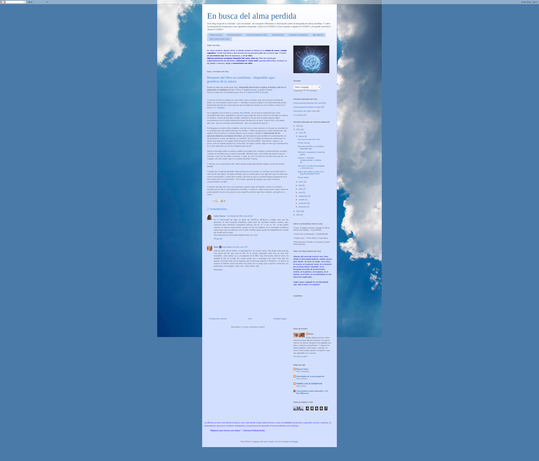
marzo (301, 182)
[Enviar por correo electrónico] (213, 201)
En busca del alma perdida (251, 16)
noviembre (303, 203)
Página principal (216, 35)
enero (301, 133)
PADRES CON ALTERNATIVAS (309, 384)
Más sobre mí (318, 35)
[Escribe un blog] (216, 201)
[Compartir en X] (219, 201)
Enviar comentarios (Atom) (254, 327)
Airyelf (271, 441)
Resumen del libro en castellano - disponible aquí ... (311, 147)
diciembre (303, 207)
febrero (302, 136)
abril (300, 185)
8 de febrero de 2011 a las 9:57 (235, 247)
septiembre (303, 196)
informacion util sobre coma (304, 111)
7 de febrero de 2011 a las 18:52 (239, 216)
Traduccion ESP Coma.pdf (257, 92)
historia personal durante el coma (306, 107)
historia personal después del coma (307, 103)
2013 (298, 215)
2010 (298, 126)
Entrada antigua (280, 319)
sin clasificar (298, 115)
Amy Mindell (245, 113)
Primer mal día (304, 143)
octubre (302, 200)
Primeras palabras (234, 35)
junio (301, 192)
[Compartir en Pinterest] (224, 201)
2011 (298, 129)
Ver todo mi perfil (300, 356)
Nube (216, 247)
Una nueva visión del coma (256, 35)
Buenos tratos (302, 369)
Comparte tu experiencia (298, 35)
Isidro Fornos (220, 216)
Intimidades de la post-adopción (310, 376)
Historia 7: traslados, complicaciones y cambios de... (310, 160)
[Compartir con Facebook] (221, 201)
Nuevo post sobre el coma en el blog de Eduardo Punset (311, 173)
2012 (298, 211)
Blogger (295, 441)
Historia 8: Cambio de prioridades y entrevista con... (311, 167)
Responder (218, 239)
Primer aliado (303, 177)
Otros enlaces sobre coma (219, 39)
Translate (313, 91)
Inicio (250, 319)
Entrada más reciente (218, 319)
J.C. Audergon (219, 108)
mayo (301, 189)
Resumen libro (278, 35)
